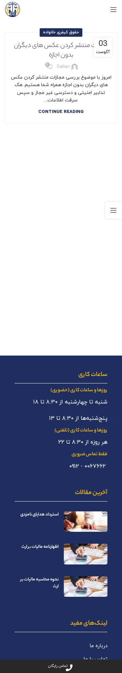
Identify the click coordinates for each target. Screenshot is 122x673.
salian (63, 67)
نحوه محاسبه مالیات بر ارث (39, 583)
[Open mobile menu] (113, 9)
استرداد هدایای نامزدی (39, 514)
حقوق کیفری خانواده (61, 32)
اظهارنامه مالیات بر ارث (40, 547)
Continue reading (61, 112)
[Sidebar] (113, 210)
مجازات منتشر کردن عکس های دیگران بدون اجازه (61, 51)
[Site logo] (12, 9)
